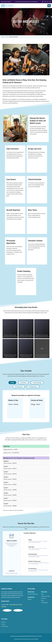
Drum (42, 594)
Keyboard (43, 598)
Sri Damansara (33, 386)
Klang (12, 382)
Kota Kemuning (37, 382)
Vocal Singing (44, 602)
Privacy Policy (4, 626)
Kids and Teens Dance (33, 594)
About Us (3, 622)
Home (2, 36)
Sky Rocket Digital (34, 639)
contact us (12, 527)
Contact (3, 624)
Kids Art (30, 599)
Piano (42, 600)
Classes (6, 36)
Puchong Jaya (19, 386)
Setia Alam (23, 382)
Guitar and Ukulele (45, 596)
